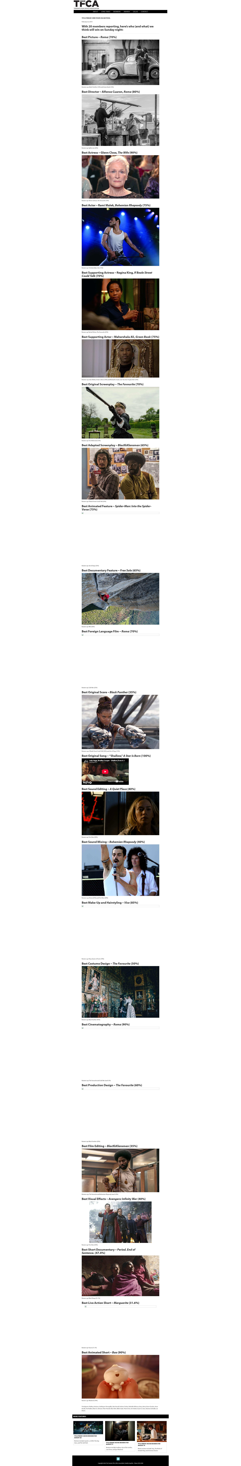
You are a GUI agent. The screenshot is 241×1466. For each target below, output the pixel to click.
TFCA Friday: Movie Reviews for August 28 (85, 1436)
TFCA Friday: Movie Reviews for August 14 (149, 1444)
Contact (144, 12)
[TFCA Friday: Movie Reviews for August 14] (152, 1431)
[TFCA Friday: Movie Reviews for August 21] (120, 1431)
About (95, 12)
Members (117, 12)
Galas (135, 12)
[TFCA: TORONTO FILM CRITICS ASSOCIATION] (86, 5)
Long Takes (105, 12)
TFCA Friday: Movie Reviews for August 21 (117, 1443)
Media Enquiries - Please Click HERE (134, 1463)
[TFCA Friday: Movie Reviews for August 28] (88, 1427)
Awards (127, 12)
